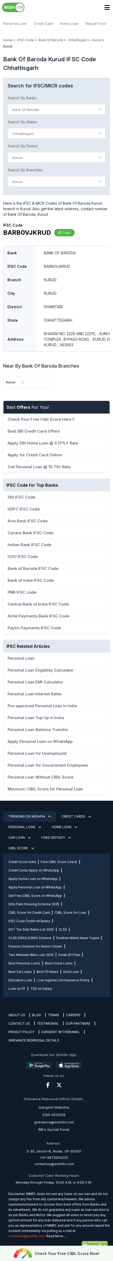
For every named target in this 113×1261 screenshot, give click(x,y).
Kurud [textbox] (17, 158)
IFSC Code (25, 40)
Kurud (96, 40)
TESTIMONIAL (48, 1023)
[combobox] (56, 109)
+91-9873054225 (54, 1157)
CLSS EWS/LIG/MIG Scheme (30, 938)
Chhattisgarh (78, 40)
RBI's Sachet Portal (53, 1129)
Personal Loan (15, 23)
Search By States (22, 122)
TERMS (53, 1015)
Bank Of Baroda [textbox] (26, 109)
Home (8, 40)
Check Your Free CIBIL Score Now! (67, 1253)
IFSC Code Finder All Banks (29, 921)
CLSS (63, 929)
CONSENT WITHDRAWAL (60, 1032)
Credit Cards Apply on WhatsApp (33, 870)
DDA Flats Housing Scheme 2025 (33, 904)
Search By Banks (22, 98)
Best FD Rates (47, 972)
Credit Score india (22, 862)
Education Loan (20, 980)
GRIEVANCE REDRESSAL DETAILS (33, 1040)
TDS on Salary (41, 989)
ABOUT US (16, 1015)
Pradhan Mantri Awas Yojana (77, 938)
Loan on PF (16, 989)
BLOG (36, 1015)
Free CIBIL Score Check (59, 862)
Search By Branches (25, 170)
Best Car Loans (20, 972)
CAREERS (73, 1015)
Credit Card (43, 23)
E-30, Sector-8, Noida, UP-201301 (54, 1151)
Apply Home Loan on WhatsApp (33, 879)
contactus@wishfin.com (54, 1164)
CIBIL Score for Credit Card (29, 913)
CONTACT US (19, 1023)
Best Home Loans (59, 963)
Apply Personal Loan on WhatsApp (35, 887)
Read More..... (56, 1236)
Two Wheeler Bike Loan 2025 (31, 955)
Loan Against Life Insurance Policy (63, 980)
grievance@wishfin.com (54, 1122)
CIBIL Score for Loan (70, 913)
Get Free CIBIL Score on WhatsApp (35, 896)
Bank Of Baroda (51, 40)
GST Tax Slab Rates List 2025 (31, 929)
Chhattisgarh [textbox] (23, 134)
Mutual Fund (96, 23)
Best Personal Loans (24, 963)
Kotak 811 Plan (69, 955)
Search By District (23, 146)
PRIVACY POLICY (21, 1032)
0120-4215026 (53, 1115)
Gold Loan (71, 972)
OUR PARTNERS (78, 1023)
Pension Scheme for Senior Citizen (35, 946)
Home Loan (69, 23)
